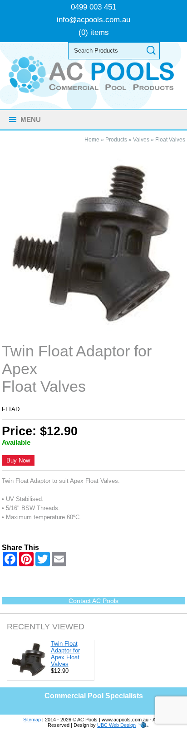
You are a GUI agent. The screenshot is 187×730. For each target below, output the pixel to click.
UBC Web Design (116, 725)
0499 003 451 (93, 7)
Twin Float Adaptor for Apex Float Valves (65, 653)
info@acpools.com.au (93, 19)
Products (116, 139)
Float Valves (170, 139)
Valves (141, 139)
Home (91, 139)
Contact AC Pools (93, 600)
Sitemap (32, 719)
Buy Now (18, 460)
